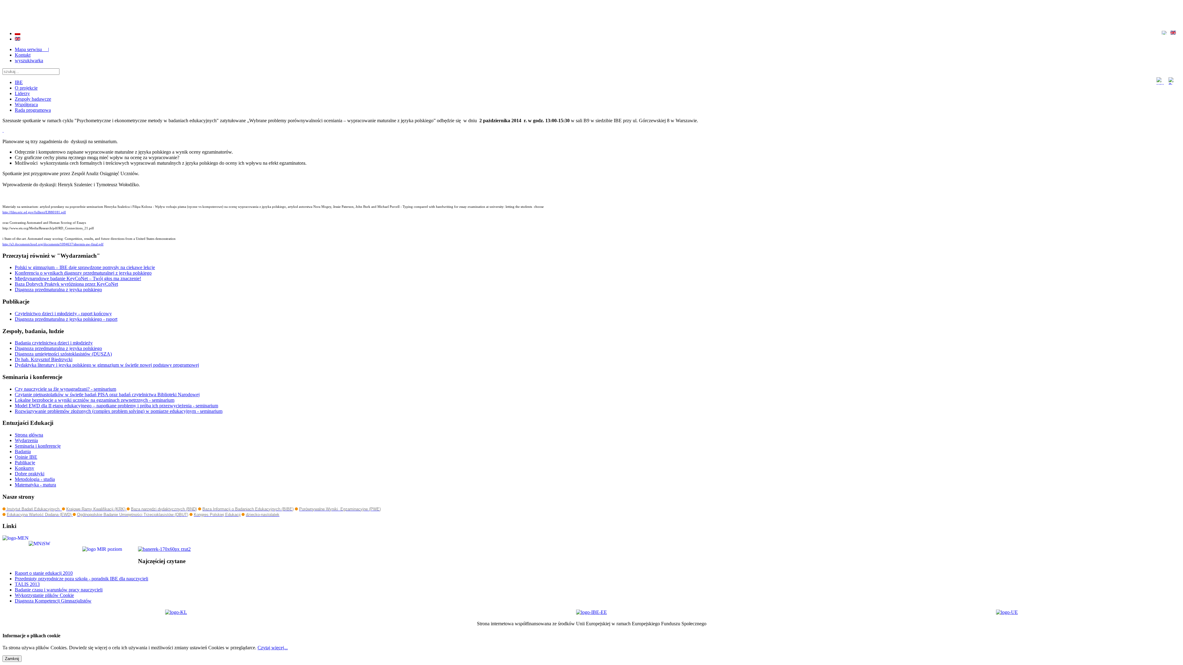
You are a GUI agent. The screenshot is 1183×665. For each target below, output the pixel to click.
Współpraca (26, 104)
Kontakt (22, 55)
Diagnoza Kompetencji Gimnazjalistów (53, 600)
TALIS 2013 (27, 584)
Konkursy (24, 468)
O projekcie (26, 88)
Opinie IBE (26, 457)
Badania (23, 451)
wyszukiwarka (29, 60)
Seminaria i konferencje (38, 446)
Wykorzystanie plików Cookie (44, 595)
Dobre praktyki (29, 473)
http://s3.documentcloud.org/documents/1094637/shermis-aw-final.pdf (53, 244)
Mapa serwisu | (32, 49)
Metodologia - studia (35, 479)
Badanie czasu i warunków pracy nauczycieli (59, 589)
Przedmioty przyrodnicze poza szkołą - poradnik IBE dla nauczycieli (81, 578)
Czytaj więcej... (273, 647)
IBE (19, 82)
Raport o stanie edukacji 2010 (44, 573)
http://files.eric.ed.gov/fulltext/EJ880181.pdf (34, 212)
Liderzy (22, 93)
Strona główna (29, 434)
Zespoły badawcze (33, 99)
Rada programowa (33, 110)
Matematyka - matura (35, 484)
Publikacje (25, 462)
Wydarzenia (26, 440)
